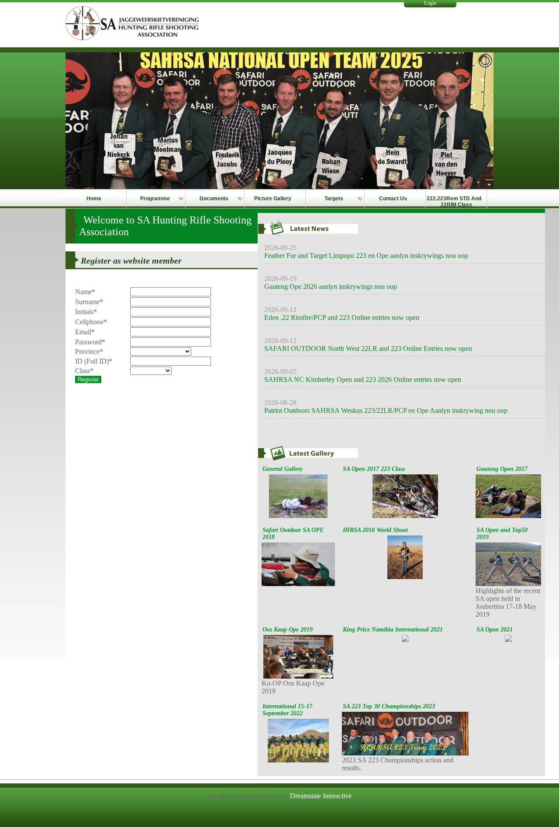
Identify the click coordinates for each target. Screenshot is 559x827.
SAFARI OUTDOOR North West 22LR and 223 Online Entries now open (368, 348)
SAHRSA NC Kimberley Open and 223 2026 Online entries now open (362, 379)
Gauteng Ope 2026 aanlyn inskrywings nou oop (330, 286)
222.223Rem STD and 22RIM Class (454, 202)
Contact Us (393, 199)
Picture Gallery (272, 199)
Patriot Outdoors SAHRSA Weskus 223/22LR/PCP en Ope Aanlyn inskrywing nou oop (385, 410)
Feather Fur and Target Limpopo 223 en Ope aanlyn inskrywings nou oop (366, 255)
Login (430, 3)
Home (93, 199)
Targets (333, 199)
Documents (214, 199)
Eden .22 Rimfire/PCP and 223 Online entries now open (341, 317)
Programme (155, 199)
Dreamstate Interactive (321, 796)
